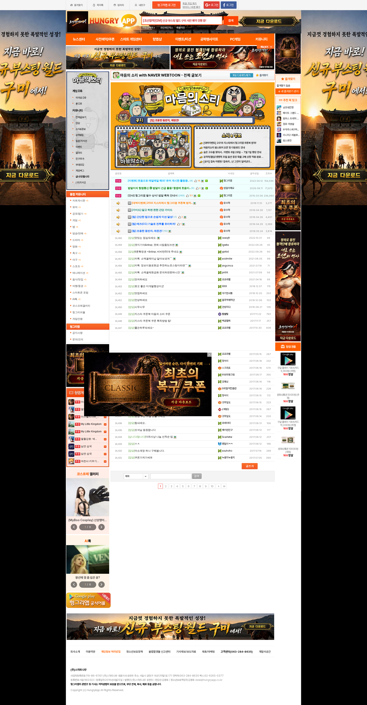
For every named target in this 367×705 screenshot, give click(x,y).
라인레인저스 (166, 27)
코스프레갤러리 (81, 305)
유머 (76, 207)
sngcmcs (227, 265)
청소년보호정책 (134, 651)
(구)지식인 (81, 182)
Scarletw (226, 437)
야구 (76, 259)
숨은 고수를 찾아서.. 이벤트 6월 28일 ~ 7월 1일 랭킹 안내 (232, 152)
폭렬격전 (180, 27)
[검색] (197, 476)
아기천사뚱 (227, 293)
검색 (230, 20)
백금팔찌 (225, 320)
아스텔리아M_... (90, 416)
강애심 (224, 381)
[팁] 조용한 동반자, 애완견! (164, 120)
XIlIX (224, 286)
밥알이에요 (228, 188)
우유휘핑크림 (228, 374)
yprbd (225, 251)
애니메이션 (80, 272)
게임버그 (80, 170)
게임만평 (77, 318)
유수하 (226, 202)
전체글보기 (81, 117)
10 (212, 486)
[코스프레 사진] (87, 497)
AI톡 (76, 299)
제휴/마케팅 (208, 651)
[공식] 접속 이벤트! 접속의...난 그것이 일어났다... (227, 161)
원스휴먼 (286, 140)
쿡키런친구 (227, 430)
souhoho (226, 450)
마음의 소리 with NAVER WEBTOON (150, 75)
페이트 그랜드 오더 (291, 113)
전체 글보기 (193, 75)
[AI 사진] (87, 559)
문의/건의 (77, 339)
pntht (224, 272)
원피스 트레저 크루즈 (291, 118)
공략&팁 (79, 135)
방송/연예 (79, 233)
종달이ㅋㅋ (227, 443)
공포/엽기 (79, 213)
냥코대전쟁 (288, 107)
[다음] (218, 486)
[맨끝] (224, 486)
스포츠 (77, 266)
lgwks (225, 244)
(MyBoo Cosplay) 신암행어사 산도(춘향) (94, 520)
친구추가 (80, 158)
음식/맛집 (79, 279)
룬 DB (79, 103)
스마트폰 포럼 (80, 292)
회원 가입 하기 (190, 3)
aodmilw (226, 258)
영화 (76, 246)
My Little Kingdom (91, 424)
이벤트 (79, 146)
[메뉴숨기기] (265, 47)
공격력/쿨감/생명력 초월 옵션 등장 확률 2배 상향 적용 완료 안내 (234, 156)
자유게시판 (80, 200)
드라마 (77, 240)
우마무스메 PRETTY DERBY (291, 129)
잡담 (78, 123)
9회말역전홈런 (228, 388)
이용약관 (90, 651)
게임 (76, 220)
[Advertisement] (192, 340)
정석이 (224, 360)
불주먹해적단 (228, 300)
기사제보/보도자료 (186, 651)
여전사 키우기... (90, 461)
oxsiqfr (225, 237)
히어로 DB (81, 97)
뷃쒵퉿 (224, 314)
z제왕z (225, 409)
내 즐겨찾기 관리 (288, 91)
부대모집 (80, 164)
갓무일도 (225, 402)
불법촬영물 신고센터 (159, 651)
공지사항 (77, 332)
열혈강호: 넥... (89, 438)
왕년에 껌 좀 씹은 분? (87, 577)
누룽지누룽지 (228, 457)
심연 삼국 (86, 446)
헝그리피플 (78, 312)
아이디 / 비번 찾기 (191, 7)
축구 (76, 253)
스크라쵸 (225, 367)
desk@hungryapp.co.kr (208, 679)
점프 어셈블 (288, 124)
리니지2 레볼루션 (291, 135)
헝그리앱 (227, 180)
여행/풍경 (79, 286)
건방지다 (225, 307)
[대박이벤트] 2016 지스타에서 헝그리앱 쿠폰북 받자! (229, 142)
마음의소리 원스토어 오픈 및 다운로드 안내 (224, 147)
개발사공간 (265, 651)
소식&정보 (81, 129)
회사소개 (75, 651)
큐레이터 (225, 423)
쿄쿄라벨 (225, 279)
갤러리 (79, 152)
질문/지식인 (81, 141)
